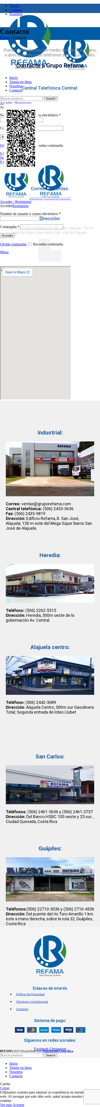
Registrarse (20, 206)
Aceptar (18, 1105)
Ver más (6, 1105)
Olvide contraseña (13, 244)
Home (4, 38)
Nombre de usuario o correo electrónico (30, 214)
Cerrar (4, 1088)
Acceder (7, 235)
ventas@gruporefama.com (50, 198)
